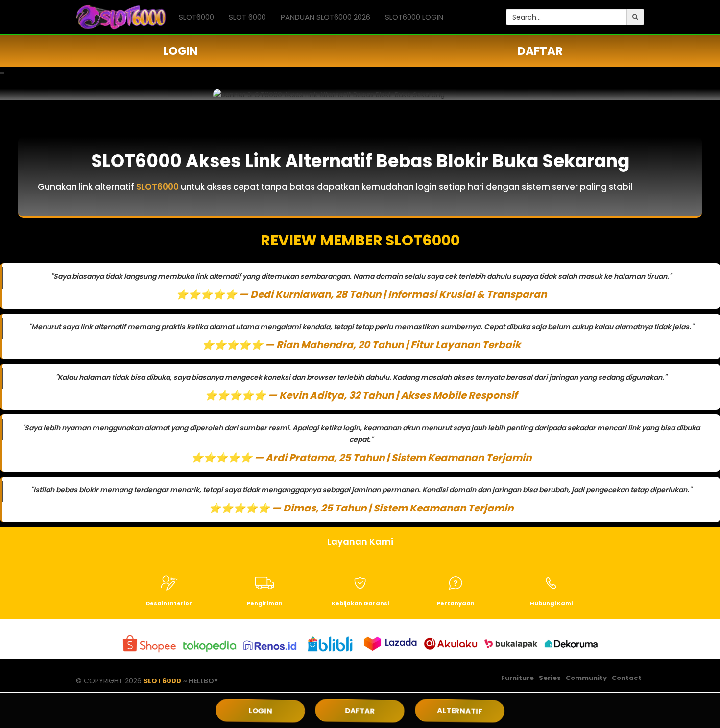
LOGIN (180, 51)
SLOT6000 (196, 17)
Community (586, 677)
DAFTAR (540, 51)
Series (550, 677)
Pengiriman (265, 603)
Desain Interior (169, 603)
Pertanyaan (456, 603)
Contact (627, 677)
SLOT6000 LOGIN (414, 17)
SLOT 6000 (247, 17)
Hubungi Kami (551, 603)
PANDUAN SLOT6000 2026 (325, 17)
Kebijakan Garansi (360, 603)
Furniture (517, 677)
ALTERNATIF (459, 710)
